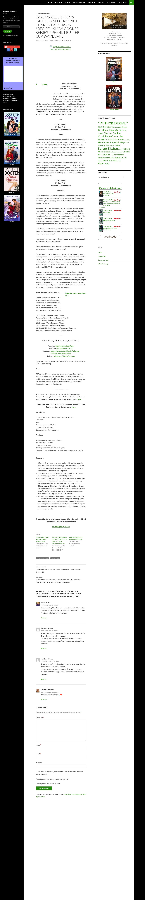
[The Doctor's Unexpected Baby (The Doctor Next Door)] (101, 220)
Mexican (126, 148)
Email (38, 754)
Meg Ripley (102, 207)
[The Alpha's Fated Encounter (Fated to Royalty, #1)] (101, 194)
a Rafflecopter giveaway (61, 527)
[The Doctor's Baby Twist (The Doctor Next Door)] (101, 212)
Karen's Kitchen (108, 148)
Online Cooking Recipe (116, 152)
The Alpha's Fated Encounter (108, 193)
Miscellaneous (104, 152)
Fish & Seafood (115, 139)
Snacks (111, 157)
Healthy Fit (103, 145)
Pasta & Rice (104, 154)
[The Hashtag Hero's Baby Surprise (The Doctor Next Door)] (101, 228)
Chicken (108, 133)
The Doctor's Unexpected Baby (109, 219)
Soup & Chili (121, 157)
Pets (112, 155)
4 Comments (68, 40)
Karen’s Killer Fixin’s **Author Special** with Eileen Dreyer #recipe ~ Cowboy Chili (58, 569)
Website (39, 763)
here (79, 399)
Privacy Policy (111, 2)
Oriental (126, 151)
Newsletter (91, 2)
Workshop (122, 2)
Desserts (102, 139)
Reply (45, 618)
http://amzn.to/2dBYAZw (64, 346)
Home (50, 2)
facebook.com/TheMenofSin (61, 353)
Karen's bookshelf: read (110, 188)
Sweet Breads (109, 160)
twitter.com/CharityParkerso (64, 356)
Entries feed (102, 256)
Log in (100, 252)
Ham (127, 143)
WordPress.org (103, 264)
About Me (57, 2)
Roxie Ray (107, 195)
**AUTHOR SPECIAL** (43, 558)
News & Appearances (79, 2)
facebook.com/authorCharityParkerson (65, 351)
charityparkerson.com (64, 348)
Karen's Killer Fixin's (43, 13)
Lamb (119, 149)
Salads (121, 154)
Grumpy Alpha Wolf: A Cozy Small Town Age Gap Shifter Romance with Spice (111, 202)
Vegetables (104, 163)
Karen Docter (56, 40)
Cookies (117, 133)
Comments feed (103, 260)
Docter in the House (9, 96)
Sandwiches (103, 157)
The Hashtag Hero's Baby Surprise (110, 227)
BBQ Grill (102, 127)
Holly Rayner (108, 214)
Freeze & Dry (126, 140)
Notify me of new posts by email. (49, 783)
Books (67, 2)
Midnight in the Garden (10, 98)
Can (124, 130)
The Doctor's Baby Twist (107, 211)
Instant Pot (111, 145)
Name (38, 745)
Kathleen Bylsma (47, 628)
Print (14, 137)
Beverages (116, 127)
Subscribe (7, 31)
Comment (40, 718)
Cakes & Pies (55, 558)
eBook (10, 137)
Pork (115, 154)
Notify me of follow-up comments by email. (52, 779)
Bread (124, 127)
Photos (100, 2)
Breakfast (103, 129)
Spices (100, 161)
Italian (117, 145)
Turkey (118, 161)
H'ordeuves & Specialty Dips (112, 142)
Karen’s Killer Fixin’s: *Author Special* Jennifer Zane (42, 539)
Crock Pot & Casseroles (110, 136)
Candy (100, 133)
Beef (108, 126)
